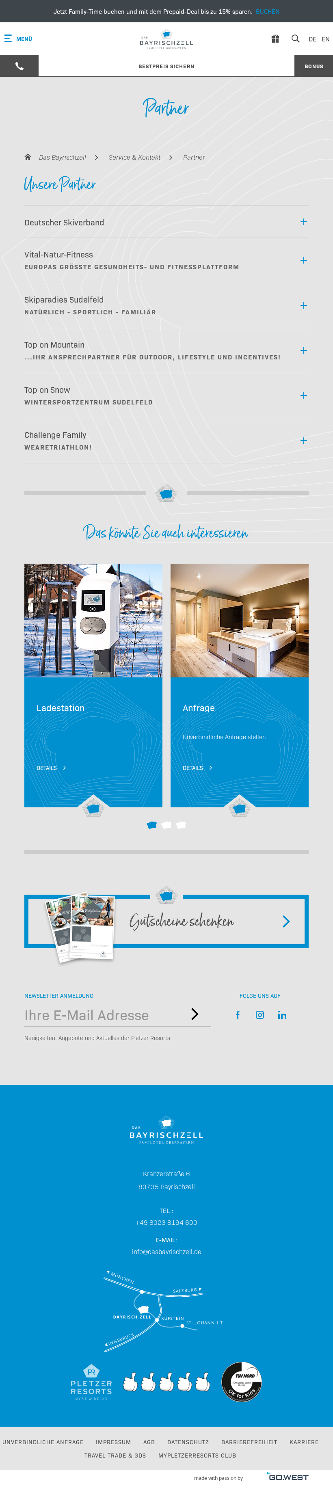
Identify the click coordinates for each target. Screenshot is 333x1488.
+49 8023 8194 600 (166, 1222)
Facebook (238, 1015)
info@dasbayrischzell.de (166, 1251)
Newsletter (195, 1014)
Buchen (166, 11)
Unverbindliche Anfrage (43, 1442)
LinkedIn (282, 1015)
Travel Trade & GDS (115, 1455)
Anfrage (240, 691)
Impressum (113, 1442)
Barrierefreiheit (249, 1442)
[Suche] (295, 38)
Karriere (304, 1442)
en (326, 38)
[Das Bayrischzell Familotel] (166, 38)
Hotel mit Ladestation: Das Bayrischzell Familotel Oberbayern (93, 691)
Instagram (260, 1015)
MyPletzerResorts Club (197, 1455)
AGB (149, 1442)
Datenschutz (188, 1442)
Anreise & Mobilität (166, 1311)
